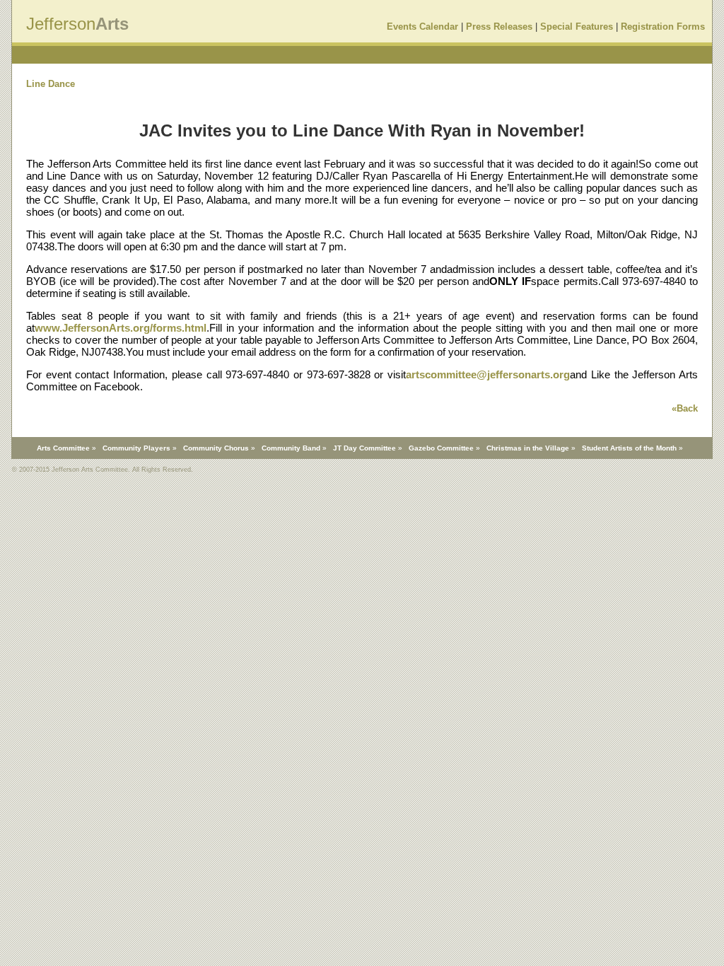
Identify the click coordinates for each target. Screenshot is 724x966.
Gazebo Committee (441, 448)
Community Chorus (216, 448)
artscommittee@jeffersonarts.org (488, 374)
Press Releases (499, 26)
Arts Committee (63, 448)
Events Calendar (422, 26)
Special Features (576, 26)
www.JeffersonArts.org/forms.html (120, 328)
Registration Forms (663, 26)
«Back (685, 408)
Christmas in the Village (527, 448)
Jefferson (60, 23)
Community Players (136, 448)
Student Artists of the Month (629, 448)
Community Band (291, 448)
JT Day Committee (364, 448)
